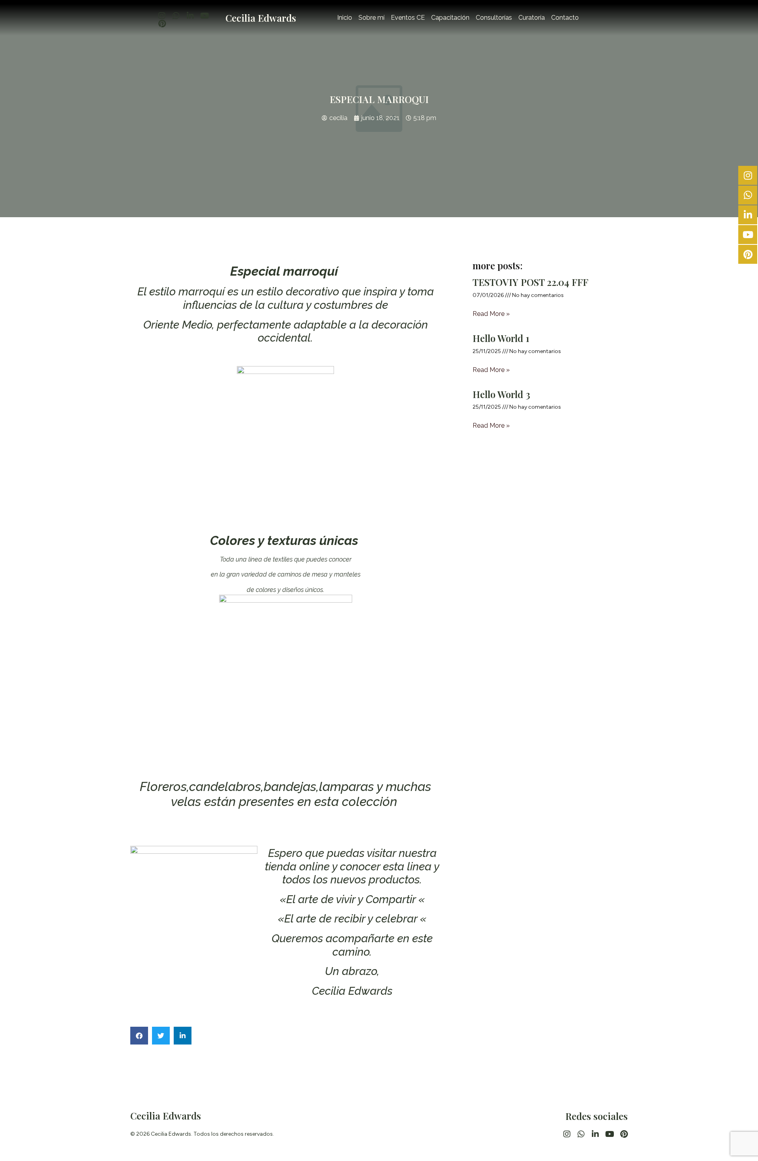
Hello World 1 (501, 338)
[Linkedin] (190, 16)
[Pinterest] (162, 24)
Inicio (344, 17)
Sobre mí (371, 17)
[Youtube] (204, 16)
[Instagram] (162, 16)
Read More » (491, 313)
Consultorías (494, 17)
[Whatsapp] (176, 16)
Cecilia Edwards (260, 17)
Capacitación (450, 17)
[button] (139, 1036)
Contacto (565, 17)
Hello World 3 (501, 394)
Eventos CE (408, 17)
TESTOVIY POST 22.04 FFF (530, 282)
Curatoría (531, 17)
